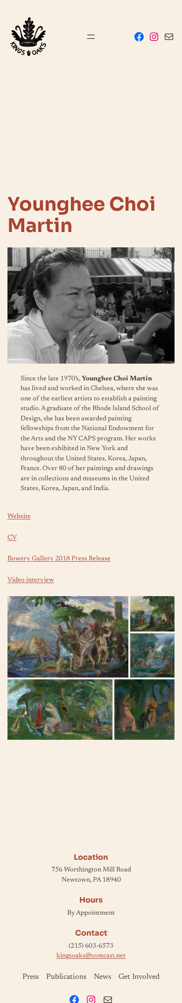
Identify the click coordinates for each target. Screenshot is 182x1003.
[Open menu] (91, 36)
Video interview (30, 580)
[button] (68, 637)
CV (12, 537)
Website (19, 516)
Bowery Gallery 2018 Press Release (59, 558)
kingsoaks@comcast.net (91, 955)
